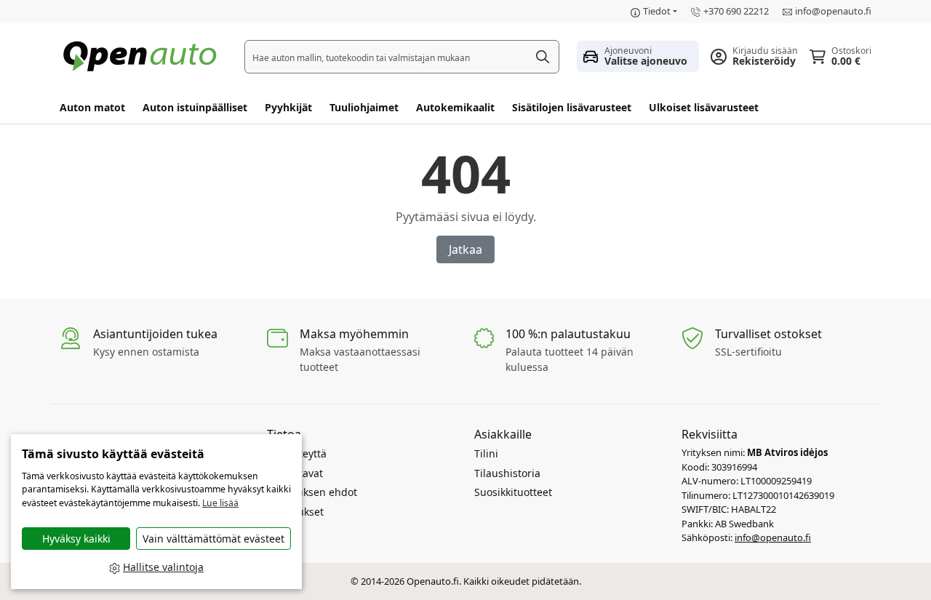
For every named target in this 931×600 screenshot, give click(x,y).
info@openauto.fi (833, 10)
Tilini (486, 453)
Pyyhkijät (288, 107)
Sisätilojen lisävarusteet (571, 107)
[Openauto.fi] (143, 55)
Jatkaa (465, 249)
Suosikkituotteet (513, 492)
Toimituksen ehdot (312, 492)
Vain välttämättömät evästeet (213, 538)
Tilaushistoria (507, 473)
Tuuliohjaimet (364, 107)
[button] (638, 56)
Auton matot (92, 107)
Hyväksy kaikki (76, 538)
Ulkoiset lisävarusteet (704, 107)
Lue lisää (220, 503)
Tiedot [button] (657, 10)
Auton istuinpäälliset (195, 107)
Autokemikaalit (455, 107)
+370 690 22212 (736, 10)
